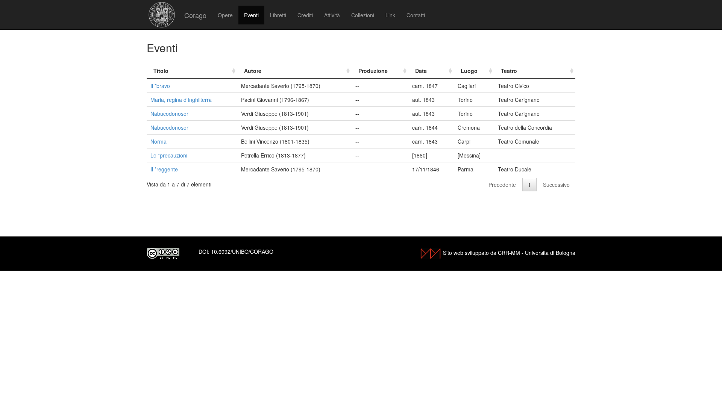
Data (421, 70)
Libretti (278, 15)
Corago (195, 15)
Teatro (509, 70)
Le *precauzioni (168, 155)
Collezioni (362, 15)
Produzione (373, 70)
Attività (332, 15)
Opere (225, 15)
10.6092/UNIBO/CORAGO (242, 251)
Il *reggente (164, 169)
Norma (158, 141)
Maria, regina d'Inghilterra (181, 99)
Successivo (556, 184)
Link (390, 15)
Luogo (469, 70)
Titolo (160, 70)
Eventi (251, 15)
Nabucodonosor (169, 113)
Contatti (416, 15)
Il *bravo (160, 85)
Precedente (502, 184)
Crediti (305, 15)
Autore (252, 70)
